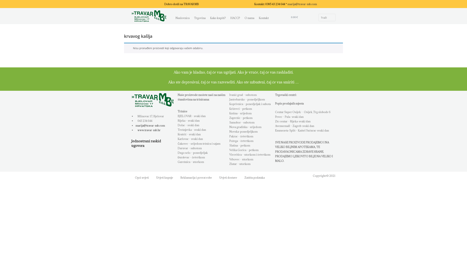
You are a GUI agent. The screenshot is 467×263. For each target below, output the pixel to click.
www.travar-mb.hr (149, 130)
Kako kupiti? (218, 18)
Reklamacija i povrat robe (196, 177)
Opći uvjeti (142, 177)
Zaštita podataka (254, 177)
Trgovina (200, 18)
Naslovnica (182, 18)
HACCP (235, 18)
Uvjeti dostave (228, 177)
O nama (249, 18)
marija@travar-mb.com (302, 4)
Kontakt (264, 18)
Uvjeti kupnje (164, 177)
